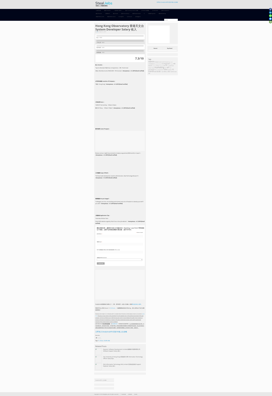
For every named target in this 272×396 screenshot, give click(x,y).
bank (167, 62)
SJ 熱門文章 (98, 10)
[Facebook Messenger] (270, 18)
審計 (160, 71)
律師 (165, 71)
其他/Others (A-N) (100, 16)
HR (174, 64)
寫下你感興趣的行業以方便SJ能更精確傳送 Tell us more (108, 249)
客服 (157, 71)
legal (153, 68)
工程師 (162, 71)
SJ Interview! (155, 10)
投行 (169, 71)
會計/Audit (115, 13)
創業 (155, 71)
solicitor (170, 69)
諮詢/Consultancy (125, 13)
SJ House (112, 308)
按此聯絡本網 (114, 323)
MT (168, 67)
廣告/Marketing (162, 13)
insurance (154, 65)
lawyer (150, 68)
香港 (149, 73)
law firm (171, 66)
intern (157, 66)
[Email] (270, 21)
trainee (151, 71)
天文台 (101, 340)
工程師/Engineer (151, 13)
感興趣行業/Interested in (102, 257)
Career (135, 394)
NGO (170, 67)
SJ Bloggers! (138, 16)
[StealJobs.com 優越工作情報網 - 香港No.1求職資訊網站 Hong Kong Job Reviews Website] (103, 7)
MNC (165, 68)
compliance (151, 64)
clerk (172, 62)
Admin (151, 61)
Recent (155, 48)
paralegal (151, 69)
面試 (176, 71)
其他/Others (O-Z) (111, 16)
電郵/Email (99, 242)
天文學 (105, 340)
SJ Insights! (121, 16)
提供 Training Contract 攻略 (131, 10)
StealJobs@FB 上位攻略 (100, 380)
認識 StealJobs (107, 10)
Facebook (123, 394)
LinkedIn (130, 394)
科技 (109, 340)
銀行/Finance (99, 13)
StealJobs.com (106, 394)
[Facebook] (270, 9)
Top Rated (169, 48)
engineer (167, 64)
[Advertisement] (120, 141)
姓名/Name (99, 234)
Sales (166, 69)
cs (162, 64)
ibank (150, 66)
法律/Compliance (165, 10)
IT (144, 13)
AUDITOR (164, 62)
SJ (97, 31)
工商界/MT (107, 13)
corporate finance (158, 63)
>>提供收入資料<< (118, 10)
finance (171, 63)
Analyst (157, 62)
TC (173, 69)
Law (168, 65)
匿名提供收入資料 (136, 304)
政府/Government (136, 13)
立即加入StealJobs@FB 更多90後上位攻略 (167, 2)
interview (161, 65)
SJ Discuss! (129, 16)
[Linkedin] (270, 12)
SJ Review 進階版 (145, 10)
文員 (172, 71)
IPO (164, 66)
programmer (160, 69)
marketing (159, 67)
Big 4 (169, 62)
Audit (160, 62)
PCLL (156, 69)
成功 (167, 71)
